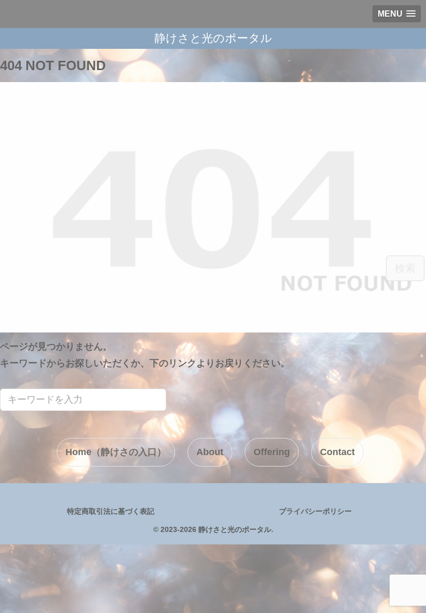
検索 (405, 268)
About (209, 452)
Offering (272, 452)
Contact (337, 452)
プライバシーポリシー (315, 511)
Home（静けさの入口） (115, 452)
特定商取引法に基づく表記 (110, 511)
